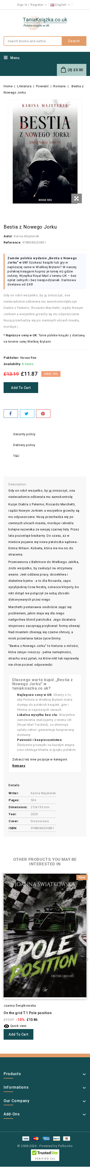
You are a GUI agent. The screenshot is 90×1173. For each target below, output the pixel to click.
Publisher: (11, 357)
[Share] (11, 414)
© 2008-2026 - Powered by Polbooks (45, 1146)
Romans (18, 765)
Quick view (15, 1026)
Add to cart (21, 388)
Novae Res (28, 357)
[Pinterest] (43, 414)
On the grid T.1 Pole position (28, 1013)
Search (74, 41)
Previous (5, 959)
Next (85, 959)
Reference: (12, 242)
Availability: (12, 364)
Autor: (8, 236)
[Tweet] (27, 414)
